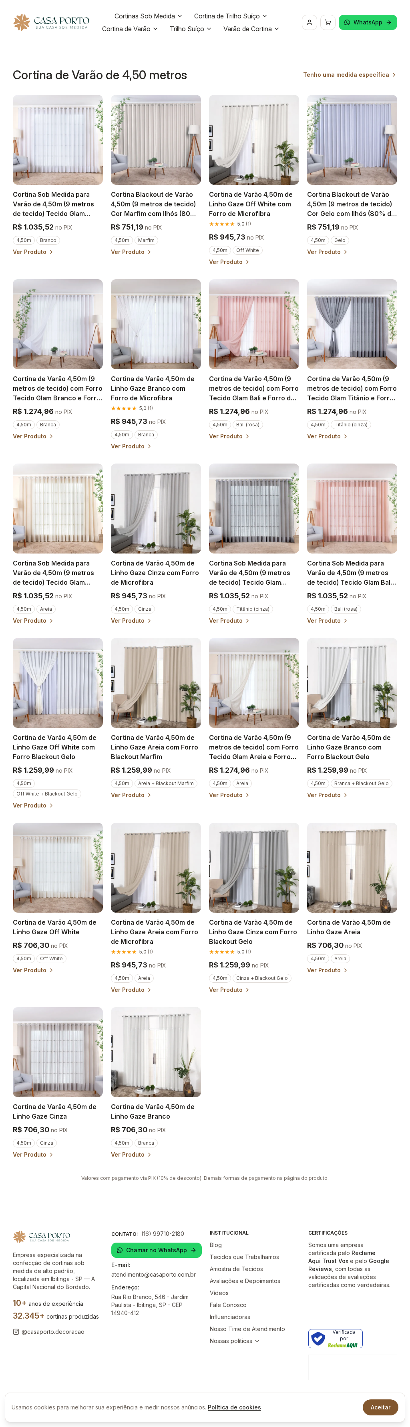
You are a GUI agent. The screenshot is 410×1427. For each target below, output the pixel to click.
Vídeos (219, 1292)
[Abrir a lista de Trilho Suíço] (209, 29)
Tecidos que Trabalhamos (244, 1256)
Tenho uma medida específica (346, 74)
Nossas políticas (231, 1340)
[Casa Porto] (51, 22)
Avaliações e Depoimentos (245, 1280)
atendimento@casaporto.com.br (153, 1274)
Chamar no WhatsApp (156, 1250)
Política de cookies (234, 1407)
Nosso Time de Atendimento (247, 1328)
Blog (216, 1244)
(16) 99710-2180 (162, 1233)
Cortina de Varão (126, 29)
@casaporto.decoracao (53, 1331)
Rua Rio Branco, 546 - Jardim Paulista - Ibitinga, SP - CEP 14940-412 (150, 1304)
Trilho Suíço (187, 29)
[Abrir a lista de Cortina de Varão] (155, 29)
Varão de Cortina (247, 29)
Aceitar (380, 1407)
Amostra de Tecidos (236, 1268)
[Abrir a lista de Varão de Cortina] (276, 29)
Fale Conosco (228, 1304)
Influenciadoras (230, 1316)
